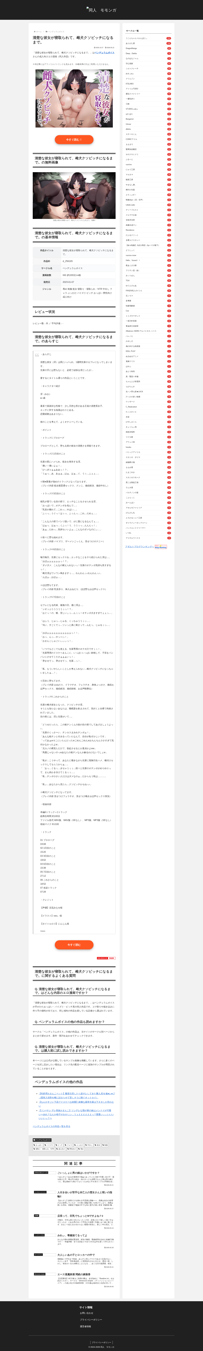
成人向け (61, 1149)
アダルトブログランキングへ (139, 546)
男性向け (72, 1149)
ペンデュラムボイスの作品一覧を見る (51, 1126)
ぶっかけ (79, 1145)
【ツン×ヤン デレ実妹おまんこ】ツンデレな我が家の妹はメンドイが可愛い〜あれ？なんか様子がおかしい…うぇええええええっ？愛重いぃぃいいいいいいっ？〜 (76, 1114)
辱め (82, 1149)
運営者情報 (85, 1326)
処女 (98, 1145)
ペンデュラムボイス (43, 1140)
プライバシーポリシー (91, 1320)
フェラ (69, 1145)
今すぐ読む (74, 944)
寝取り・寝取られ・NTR (45, 1149)
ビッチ (60, 1145)
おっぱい (39, 1145)
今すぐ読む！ (74, 139)
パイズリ (50, 1145)
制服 (106, 1145)
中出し (89, 1145)
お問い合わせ (86, 1313)
